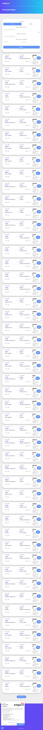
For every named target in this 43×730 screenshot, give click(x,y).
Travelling (21, 21)
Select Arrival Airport (21, 33)
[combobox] (21, 29)
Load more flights (21, 696)
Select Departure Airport (21, 27)
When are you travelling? (21, 39)
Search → (21, 47)
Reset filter (21, 49)
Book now (39, 58)
